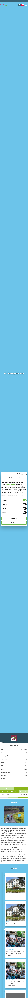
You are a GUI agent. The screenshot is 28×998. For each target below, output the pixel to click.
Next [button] (19, 815)
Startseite (8, 1)
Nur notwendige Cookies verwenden (14, 522)
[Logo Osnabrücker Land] (4, 5)
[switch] (25, 504)
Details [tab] (10, 477)
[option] (14, 815)
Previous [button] (8, 815)
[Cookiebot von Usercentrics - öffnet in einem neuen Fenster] (17, 474)
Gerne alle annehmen (14, 518)
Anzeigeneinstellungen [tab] (19, 477)
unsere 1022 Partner (10, 484)
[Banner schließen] (26, 474)
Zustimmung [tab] (4, 477)
